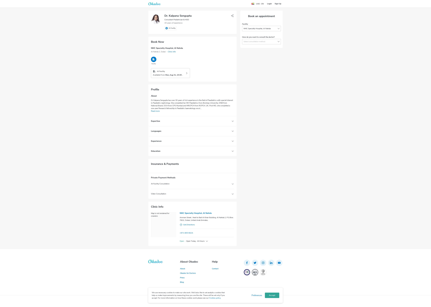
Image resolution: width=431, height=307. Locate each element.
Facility (245, 24)
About (182, 268)
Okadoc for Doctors (188, 273)
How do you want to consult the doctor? (258, 37)
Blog (182, 282)
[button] (172, 51)
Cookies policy (215, 298)
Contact (215, 268)
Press (182, 277)
